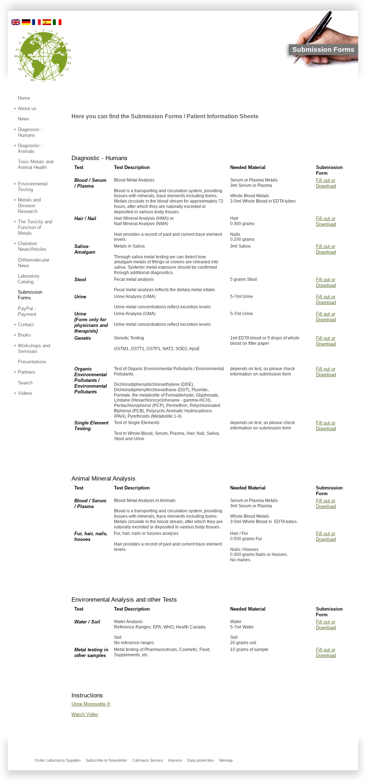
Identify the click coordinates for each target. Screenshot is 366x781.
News (23, 118)
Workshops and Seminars (34, 348)
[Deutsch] (26, 21)
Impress (175, 760)
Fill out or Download (326, 183)
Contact (26, 324)
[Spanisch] (47, 21)
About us (27, 108)
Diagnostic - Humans (30, 132)
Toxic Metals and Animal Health (35, 164)
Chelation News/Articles (32, 246)
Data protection (200, 760)
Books (24, 335)
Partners (26, 372)
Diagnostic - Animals (30, 148)
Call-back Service (147, 760)
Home (24, 98)
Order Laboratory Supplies (58, 760)
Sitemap (226, 760)
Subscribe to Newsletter (106, 760)
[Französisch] (36, 21)
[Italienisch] (57, 21)
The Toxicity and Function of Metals (35, 227)
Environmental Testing (33, 186)
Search (25, 382)
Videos (25, 393)
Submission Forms (30, 294)
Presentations (32, 361)
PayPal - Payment (27, 311)
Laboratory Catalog (29, 278)
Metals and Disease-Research (29, 205)
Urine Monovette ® (90, 704)
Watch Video (84, 714)
